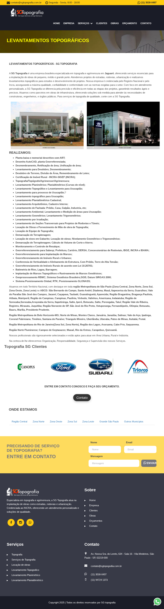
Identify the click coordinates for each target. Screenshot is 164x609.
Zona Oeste (56, 421)
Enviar (151, 463)
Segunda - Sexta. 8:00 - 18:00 (64, 2)
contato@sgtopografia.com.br (25, 2)
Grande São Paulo (109, 421)
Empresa (68, 23)
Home (56, 23)
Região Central (19, 421)
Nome (93, 442)
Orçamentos (95, 520)
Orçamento (129, 23)
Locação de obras (20, 564)
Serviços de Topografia (23, 559)
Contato (145, 23)
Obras (115, 23)
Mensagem (96, 456)
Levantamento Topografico (25, 570)
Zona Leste (88, 421)
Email (129, 442)
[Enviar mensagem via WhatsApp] (157, 601)
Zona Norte (38, 421)
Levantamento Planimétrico (25, 575)
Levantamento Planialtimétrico (27, 580)
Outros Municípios (133, 421)
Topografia (16, 554)
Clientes (101, 23)
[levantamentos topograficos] (25, 366)
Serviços (84, 23)
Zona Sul (72, 421)
